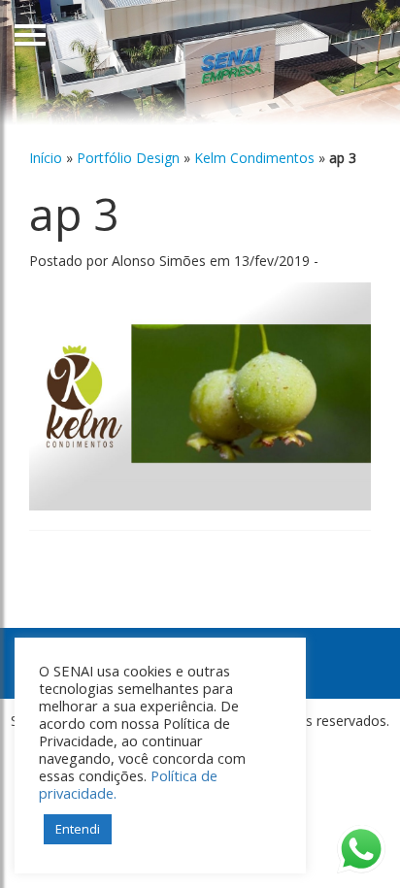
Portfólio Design (128, 157)
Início (45, 157)
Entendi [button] (77, 829)
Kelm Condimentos (254, 157)
